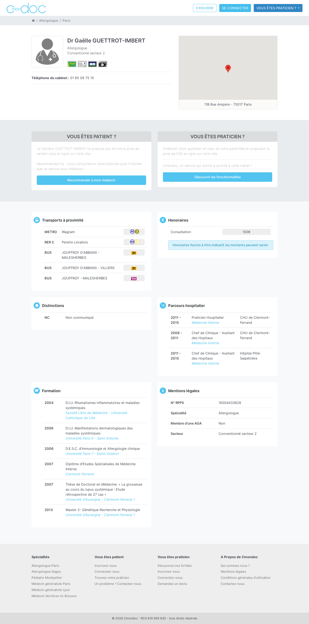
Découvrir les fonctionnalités (217, 177)
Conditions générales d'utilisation (246, 578)
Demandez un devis (172, 584)
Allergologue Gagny (46, 572)
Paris (66, 21)
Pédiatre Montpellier (47, 578)
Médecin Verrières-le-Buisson (54, 596)
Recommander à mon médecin (91, 180)
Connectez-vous (107, 572)
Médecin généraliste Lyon (51, 590)
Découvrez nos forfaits (175, 566)
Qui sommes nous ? (235, 566)
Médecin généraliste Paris (51, 584)
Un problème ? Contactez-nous (118, 584)
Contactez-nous (233, 584)
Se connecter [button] (235, 8)
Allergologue (48, 21)
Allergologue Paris (45, 566)
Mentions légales (233, 572)
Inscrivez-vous (106, 566)
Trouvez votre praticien (112, 578)
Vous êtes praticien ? (276, 8)
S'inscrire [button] (205, 8)
